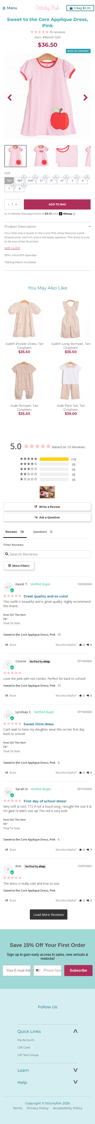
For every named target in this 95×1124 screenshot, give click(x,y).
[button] (81, 645)
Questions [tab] (40, 532)
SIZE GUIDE (12, 248)
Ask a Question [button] (49, 517)
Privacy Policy (38, 1108)
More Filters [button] (20, 566)
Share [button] (12, 645)
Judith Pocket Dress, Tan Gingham (24, 346)
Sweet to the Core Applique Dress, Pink (29, 635)
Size (7, 173)
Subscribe (78, 970)
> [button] (48, 914)
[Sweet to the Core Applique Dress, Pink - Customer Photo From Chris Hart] (47, 492)
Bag (82, 8)
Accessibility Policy (67, 1108)
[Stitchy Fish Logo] (47, 8)
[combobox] (37, 970)
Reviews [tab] (11, 532)
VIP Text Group (27, 1055)
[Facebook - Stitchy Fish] (38, 1015)
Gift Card (23, 1047)
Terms (17, 1108)
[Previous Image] (9, 98)
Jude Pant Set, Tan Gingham (71, 408)
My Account (25, 1040)
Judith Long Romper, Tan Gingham (70, 346)
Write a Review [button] (49, 507)
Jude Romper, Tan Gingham (24, 408)
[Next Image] (85, 98)
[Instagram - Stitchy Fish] (47, 1015)
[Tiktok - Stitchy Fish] (56, 1015)
